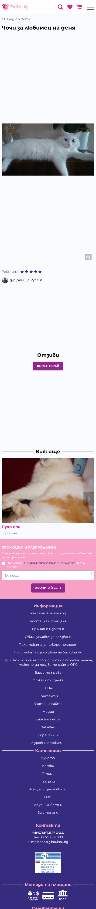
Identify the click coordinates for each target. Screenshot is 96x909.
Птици (48, 774)
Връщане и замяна (48, 629)
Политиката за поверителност (49, 563)
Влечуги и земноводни (48, 789)
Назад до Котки (18, 19)
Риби (48, 797)
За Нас (48, 688)
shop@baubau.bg (54, 842)
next (88, 499)
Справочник (48, 735)
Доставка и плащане (48, 621)
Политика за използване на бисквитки (48, 652)
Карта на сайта (48, 704)
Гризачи (48, 781)
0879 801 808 (52, 837)
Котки (48, 766)
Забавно (48, 727)
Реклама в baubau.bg (48, 613)
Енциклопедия (48, 719)
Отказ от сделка (48, 680)
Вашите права (48, 672)
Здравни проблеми (48, 743)
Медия (48, 711)
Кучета (48, 758)
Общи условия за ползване (48, 637)
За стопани (48, 812)
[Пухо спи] (48, 490)
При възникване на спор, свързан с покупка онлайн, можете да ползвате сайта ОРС (48, 662)
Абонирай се (46, 587)
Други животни (48, 805)
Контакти (48, 696)
